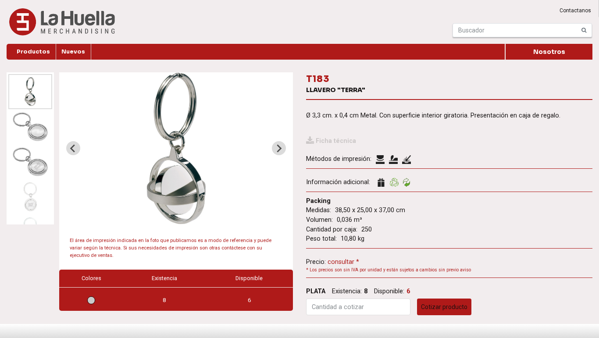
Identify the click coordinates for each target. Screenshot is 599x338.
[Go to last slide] (73, 148)
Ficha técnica (336, 141)
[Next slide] (279, 148)
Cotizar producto (444, 306)
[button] (30, 91)
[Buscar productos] (584, 30)
